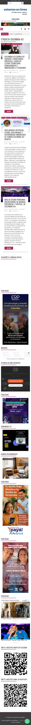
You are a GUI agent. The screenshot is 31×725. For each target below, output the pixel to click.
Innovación (13, 117)
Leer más (9, 111)
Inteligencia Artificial (22, 117)
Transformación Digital (16, 44)
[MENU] (1, 29)
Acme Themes (16, 722)
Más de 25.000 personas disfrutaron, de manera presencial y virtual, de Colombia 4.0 (14, 203)
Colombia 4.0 (14, 72)
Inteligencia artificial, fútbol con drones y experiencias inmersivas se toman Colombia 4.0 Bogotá (15, 135)
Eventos (3, 44)
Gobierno (8, 44)
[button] (27, 721)
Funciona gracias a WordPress (9, 720)
